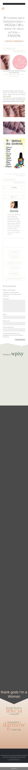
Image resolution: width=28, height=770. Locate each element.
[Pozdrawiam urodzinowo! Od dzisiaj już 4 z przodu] (23, 660)
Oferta (24, 755)
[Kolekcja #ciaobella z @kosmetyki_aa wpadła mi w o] (4, 575)
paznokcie (16, 76)
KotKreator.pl (17, 759)
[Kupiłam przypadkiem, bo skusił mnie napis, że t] (23, 562)
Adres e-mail (6, 321)
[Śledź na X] (20, 1)
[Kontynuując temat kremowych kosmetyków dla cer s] (4, 455)
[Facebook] (0, 763)
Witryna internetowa (8, 327)
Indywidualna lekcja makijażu (11, 755)
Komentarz (6, 298)
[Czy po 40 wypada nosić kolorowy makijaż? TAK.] (14, 666)
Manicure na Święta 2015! (14, 362)
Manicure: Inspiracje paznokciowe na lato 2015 (14, 392)
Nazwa (5, 314)
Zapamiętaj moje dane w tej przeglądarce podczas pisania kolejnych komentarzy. (13, 335)
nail (21, 74)
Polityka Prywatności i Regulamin (14, 757)
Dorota (17, 71)
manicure (16, 74)
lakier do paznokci (8, 74)
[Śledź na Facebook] (18, 1)
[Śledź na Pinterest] (22, 1)
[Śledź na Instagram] (24, 1)
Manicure (15, 72)
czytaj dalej (14, 365)
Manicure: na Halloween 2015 (14, 376)
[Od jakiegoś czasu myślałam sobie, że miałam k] (23, 436)
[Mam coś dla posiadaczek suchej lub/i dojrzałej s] (14, 563)
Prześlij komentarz (20, 339)
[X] (0, 765)
